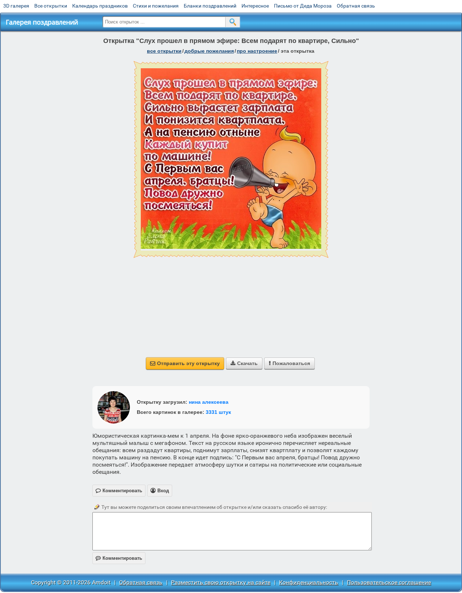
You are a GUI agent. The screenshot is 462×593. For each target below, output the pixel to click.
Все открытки (50, 6)
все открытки (164, 51)
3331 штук (218, 412)
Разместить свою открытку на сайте (220, 582)
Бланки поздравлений (210, 6)
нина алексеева (208, 402)
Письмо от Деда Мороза (303, 6)
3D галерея (16, 6)
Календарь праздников (100, 6)
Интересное (255, 6)
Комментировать (119, 558)
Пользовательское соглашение (389, 582)
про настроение (257, 51)
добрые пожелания (209, 51)
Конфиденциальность (308, 582)
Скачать (244, 363)
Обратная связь (356, 6)
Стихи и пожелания (156, 6)
